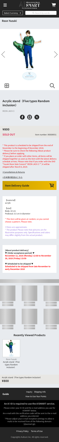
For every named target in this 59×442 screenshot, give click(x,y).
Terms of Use (37, 431)
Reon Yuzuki (9, 21)
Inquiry (29, 391)
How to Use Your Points (35, 396)
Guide (6, 394)
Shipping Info (40, 391)
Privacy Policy (22, 431)
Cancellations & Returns (14, 172)
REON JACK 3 (8, 111)
